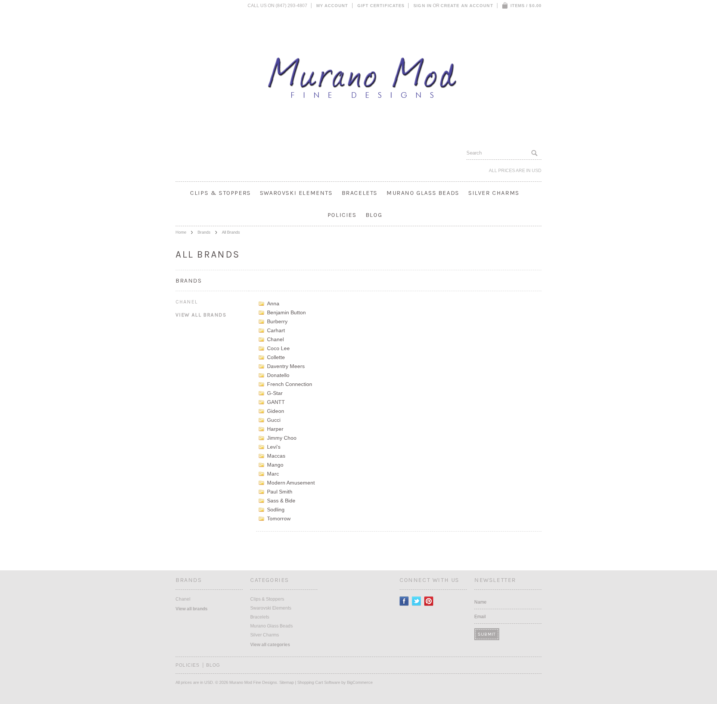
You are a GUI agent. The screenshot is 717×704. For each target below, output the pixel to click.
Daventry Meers (286, 366)
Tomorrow (279, 518)
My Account (332, 5)
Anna (273, 303)
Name (480, 602)
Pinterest (429, 601)
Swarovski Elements (296, 192)
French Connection (289, 384)
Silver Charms (493, 192)
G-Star (275, 393)
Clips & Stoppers (220, 192)
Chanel (187, 302)
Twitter (416, 601)
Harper (275, 429)
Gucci (273, 420)
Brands (204, 232)
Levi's (273, 447)
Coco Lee (278, 348)
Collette (276, 357)
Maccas (276, 456)
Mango (275, 465)
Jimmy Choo (282, 438)
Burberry (277, 321)
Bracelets (360, 192)
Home (181, 232)
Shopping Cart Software (318, 682)
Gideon (275, 411)
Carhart (276, 330)
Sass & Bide (281, 501)
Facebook (404, 601)
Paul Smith (279, 492)
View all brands (201, 315)
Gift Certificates (381, 5)
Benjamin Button (286, 312)
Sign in (422, 5)
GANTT (276, 402)
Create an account (467, 5)
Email (480, 616)
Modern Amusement (291, 483)
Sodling (276, 510)
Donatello (278, 375)
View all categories (270, 644)
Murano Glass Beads (423, 192)
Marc (273, 474)
